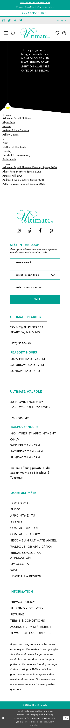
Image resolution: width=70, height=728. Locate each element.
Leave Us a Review (25, 576)
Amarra (6, 126)
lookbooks (20, 503)
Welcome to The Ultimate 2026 (35, 3)
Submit (35, 299)
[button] (61, 20)
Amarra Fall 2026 (12, 176)
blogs (15, 509)
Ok (66, 718)
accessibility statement (30, 627)
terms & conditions (27, 620)
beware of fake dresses (30, 633)
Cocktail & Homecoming (16, 155)
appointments (22, 515)
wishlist (17, 570)
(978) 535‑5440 (20, 343)
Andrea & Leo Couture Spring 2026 (23, 180)
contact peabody (25, 534)
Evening (7, 151)
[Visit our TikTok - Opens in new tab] (9, 20)
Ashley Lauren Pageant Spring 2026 (23, 184)
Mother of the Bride (14, 147)
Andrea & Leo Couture (15, 131)
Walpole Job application (31, 546)
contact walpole (25, 528)
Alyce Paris (8, 122)
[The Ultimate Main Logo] (35, 33)
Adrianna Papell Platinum (16, 118)
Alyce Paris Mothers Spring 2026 (21, 172)
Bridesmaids (9, 159)
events (16, 522)
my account (20, 564)
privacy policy (22, 602)
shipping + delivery (26, 608)
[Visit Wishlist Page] (57, 33)
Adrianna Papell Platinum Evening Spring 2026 (29, 167)
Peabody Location (25, 7)
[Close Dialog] (3, 718)
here (37, 725)
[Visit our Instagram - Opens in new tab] (4, 20)
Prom (5, 143)
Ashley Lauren (10, 135)
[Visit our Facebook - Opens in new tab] (15, 20)
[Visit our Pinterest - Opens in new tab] (20, 20)
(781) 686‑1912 (19, 418)
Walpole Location (45, 7)
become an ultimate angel (33, 540)
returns (17, 614)
